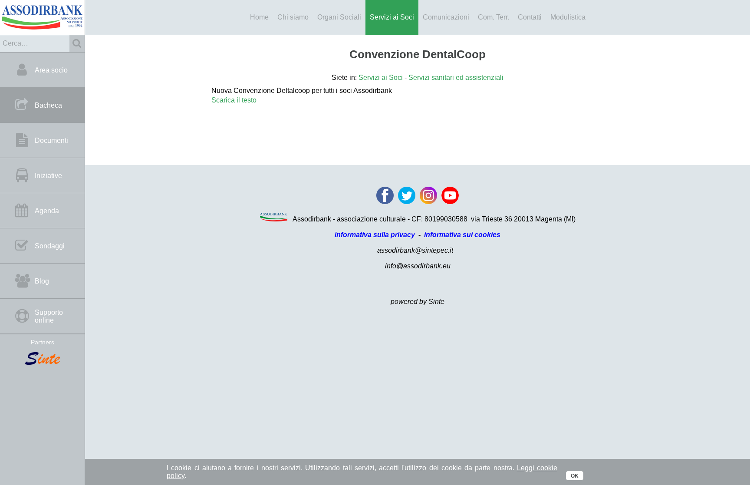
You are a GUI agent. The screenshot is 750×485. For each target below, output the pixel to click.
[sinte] (42, 359)
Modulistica (568, 17)
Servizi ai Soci (392, 17)
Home (259, 17)
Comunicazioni (446, 17)
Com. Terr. (493, 17)
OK (575, 476)
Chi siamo (293, 17)
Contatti (530, 17)
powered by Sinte (417, 301)
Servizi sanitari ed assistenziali (455, 77)
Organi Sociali (339, 17)
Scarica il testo (234, 100)
